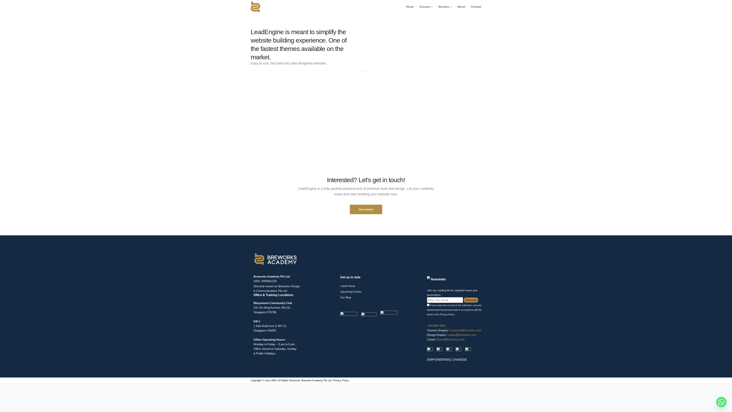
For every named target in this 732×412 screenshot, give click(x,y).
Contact (476, 6)
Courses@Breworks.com (465, 330)
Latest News (347, 285)
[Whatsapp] (721, 402)
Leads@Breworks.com (462, 334)
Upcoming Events (350, 291)
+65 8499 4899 (436, 325)
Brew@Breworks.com (451, 339)
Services (443, 6)
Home (410, 6)
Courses (424, 6)
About (461, 6)
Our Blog (345, 297)
